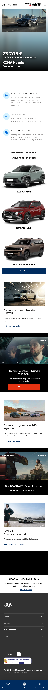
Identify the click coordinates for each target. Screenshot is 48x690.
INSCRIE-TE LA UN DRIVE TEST (24, 93)
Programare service (21, 130)
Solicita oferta (18, 114)
